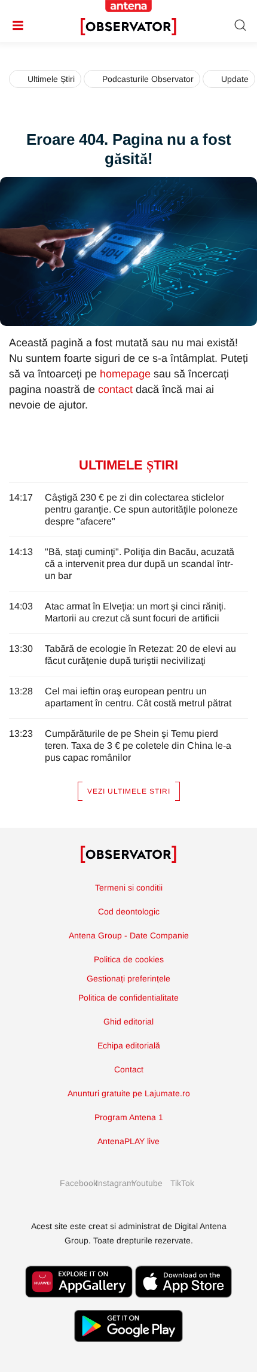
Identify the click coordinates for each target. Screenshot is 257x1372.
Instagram (111, 1183)
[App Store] (183, 1303)
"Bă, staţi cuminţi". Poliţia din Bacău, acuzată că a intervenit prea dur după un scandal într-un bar (139, 564)
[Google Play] (128, 1348)
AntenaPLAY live (128, 1141)
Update (235, 79)
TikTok (182, 1183)
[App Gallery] (79, 1303)
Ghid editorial (128, 1021)
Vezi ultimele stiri (128, 791)
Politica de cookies (129, 959)
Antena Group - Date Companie (129, 935)
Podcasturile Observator (148, 79)
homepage (125, 374)
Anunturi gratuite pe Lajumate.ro (129, 1093)
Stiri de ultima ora (128, 27)
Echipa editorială (128, 1045)
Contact (128, 1069)
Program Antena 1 (128, 1117)
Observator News (128, 855)
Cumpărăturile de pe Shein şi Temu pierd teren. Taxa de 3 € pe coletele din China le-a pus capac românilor (138, 745)
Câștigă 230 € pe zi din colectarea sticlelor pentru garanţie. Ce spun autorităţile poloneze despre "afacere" (141, 509)
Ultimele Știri (51, 79)
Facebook (75, 1183)
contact (115, 389)
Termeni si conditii (129, 887)
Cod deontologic (129, 911)
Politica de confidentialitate (128, 997)
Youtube (146, 1183)
